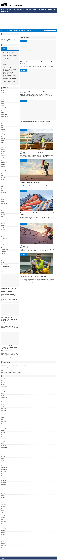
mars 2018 (3, 519)
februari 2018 (3, 521)
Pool (2, 216)
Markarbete (3, 195)
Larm (2, 186)
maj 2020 (3, 476)
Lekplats (2, 190)
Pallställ (2, 210)
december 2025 (4, 384)
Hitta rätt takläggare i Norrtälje (29, 182)
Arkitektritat (3, 94)
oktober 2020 (3, 471)
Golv (2, 168)
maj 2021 (3, 458)
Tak (2, 240)
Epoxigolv (3, 151)
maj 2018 (3, 515)
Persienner (3, 212)
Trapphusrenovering (5, 255)
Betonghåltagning (4, 116)
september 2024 (4, 397)
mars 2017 (3, 539)
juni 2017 (3, 534)
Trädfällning (3, 251)
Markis (2, 199)
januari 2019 (3, 502)
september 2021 (4, 450)
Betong (2, 112)
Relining (2, 218)
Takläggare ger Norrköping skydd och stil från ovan (35, 121)
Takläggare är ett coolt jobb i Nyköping (31, 152)
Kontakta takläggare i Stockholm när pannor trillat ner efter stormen (38, 213)
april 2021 (3, 460)
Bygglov (2, 132)
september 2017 (4, 530)
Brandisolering (4, 121)
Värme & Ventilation (42, 9)
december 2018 (4, 504)
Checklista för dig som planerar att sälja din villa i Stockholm (9, 319)
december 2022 (4, 425)
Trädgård (34, 9)
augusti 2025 (3, 391)
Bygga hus (3, 9)
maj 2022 (3, 437)
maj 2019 (3, 495)
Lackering (3, 184)
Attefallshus (3, 97)
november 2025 (4, 386)
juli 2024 (2, 401)
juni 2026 (3, 382)
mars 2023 (3, 419)
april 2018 (3, 517)
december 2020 (4, 467)
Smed (2, 231)
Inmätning (3, 177)
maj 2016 (3, 543)
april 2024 (3, 406)
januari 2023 (3, 423)
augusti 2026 (3, 378)
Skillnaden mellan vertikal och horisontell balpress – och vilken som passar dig (9, 63)
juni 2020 (3, 475)
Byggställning (3, 140)
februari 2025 (3, 393)
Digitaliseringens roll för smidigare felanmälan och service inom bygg (9, 290)
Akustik (2, 90)
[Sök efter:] (50, 30)
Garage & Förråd (4, 162)
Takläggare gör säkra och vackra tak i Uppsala (33, 246)
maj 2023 (3, 415)
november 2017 (4, 526)
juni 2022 (3, 436)
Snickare (2, 232)
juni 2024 (3, 402)
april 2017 (3, 537)
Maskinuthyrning (4, 203)
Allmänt (2, 92)
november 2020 (4, 469)
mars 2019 (3, 499)
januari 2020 (3, 480)
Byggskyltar (3, 138)
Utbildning (3, 258)
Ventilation (3, 269)
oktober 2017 (3, 528)
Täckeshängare (4, 238)
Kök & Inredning (20, 9)
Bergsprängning (4, 107)
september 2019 (4, 487)
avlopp (2, 99)
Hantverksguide (4, 173)
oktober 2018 (3, 508)
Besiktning (3, 110)
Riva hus (2, 221)
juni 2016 (3, 541)
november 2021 (4, 447)
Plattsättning (3, 214)
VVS (2, 271)
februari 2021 (3, 463)
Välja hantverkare (51, 9)
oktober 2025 (3, 388)
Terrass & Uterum (4, 249)
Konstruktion (3, 182)
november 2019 (4, 484)
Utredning (3, 262)
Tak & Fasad (8, 9)
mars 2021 (3, 462)
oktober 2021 (3, 449)
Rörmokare (3, 223)
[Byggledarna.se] (28, 4)
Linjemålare (3, 192)
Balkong (2, 103)
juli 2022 (2, 434)
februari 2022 (3, 443)
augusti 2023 (3, 412)
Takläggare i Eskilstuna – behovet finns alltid (33, 276)
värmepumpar (3, 268)
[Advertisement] (28, 21)
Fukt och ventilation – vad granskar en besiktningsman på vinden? (9, 347)
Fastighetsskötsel (4, 157)
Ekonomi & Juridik (4, 11)
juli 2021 (2, 454)
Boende (2, 120)
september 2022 (4, 430)
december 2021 (4, 445)
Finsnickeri (3, 158)
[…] (53, 66)
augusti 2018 (3, 512)
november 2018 (4, 506)
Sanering (3, 229)
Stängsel (2, 236)
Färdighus (3, 153)
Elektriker (3, 149)
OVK (2, 208)
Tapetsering (3, 245)
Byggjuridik (3, 131)
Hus (2, 175)
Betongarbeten (4, 114)
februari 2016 (3, 545)
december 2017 (4, 525)
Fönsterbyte (3, 160)
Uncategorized (4, 256)
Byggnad (3, 134)
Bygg (2, 127)
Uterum (2, 260)
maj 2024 (3, 404)
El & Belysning (28, 9)
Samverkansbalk (4, 227)
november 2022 (4, 426)
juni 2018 (3, 513)
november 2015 (4, 550)
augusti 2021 (3, 452)
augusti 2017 (3, 532)
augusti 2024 (3, 399)
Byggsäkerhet (3, 136)
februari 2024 (3, 408)
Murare (2, 205)
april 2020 (3, 478)
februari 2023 (3, 421)
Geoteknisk (3, 166)
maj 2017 (3, 536)
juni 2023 (3, 413)
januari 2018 (3, 523)
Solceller (2, 234)
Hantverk (3, 171)
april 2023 (3, 417)
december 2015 (4, 549)
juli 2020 (2, 473)
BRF (2, 123)
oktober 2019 (3, 486)
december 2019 (4, 482)
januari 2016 (3, 547)
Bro (2, 125)
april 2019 (3, 497)
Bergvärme (3, 108)
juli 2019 (2, 491)
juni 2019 (3, 493)
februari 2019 (3, 500)
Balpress (3, 105)
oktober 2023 (3, 410)
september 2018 (4, 510)
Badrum (14, 9)
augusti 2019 (3, 489)
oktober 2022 (3, 428)
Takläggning (3, 244)
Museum (3, 207)
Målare (2, 194)
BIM (2, 118)
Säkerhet (3, 225)
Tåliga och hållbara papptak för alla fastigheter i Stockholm (37, 62)
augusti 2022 (3, 432)
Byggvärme (3, 142)
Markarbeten (3, 197)
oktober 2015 (3, 552)
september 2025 (4, 389)
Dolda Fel (3, 144)
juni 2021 (3, 456)
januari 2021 (3, 465)
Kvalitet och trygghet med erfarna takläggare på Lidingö (36, 91)
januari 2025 (3, 395)
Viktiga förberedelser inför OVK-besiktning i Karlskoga (11, 372)
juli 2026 (2, 380)
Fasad (2, 155)
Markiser (3, 201)
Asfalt (2, 95)
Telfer (2, 247)
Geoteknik (3, 164)
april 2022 (3, 439)
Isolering (2, 179)
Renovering (3, 219)
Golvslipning (3, 170)
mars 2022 (3, 441)
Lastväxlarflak (3, 188)
